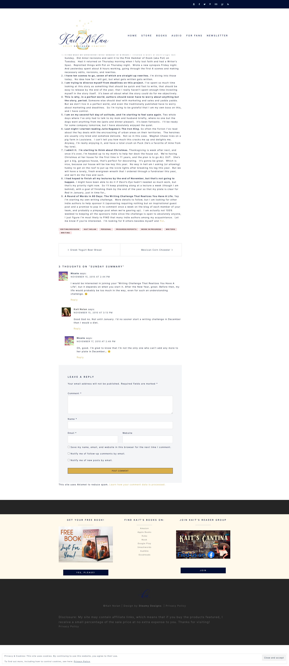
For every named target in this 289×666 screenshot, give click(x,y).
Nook (144, 539)
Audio (177, 35)
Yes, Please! (85, 572)
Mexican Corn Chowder (155, 250)
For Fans (194, 35)
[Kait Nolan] (84, 34)
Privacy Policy (176, 605)
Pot (162, 221)
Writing (65, 233)
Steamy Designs (151, 605)
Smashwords (144, 547)
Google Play (144, 543)
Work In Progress (151, 229)
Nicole (75, 273)
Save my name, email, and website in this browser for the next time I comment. (121, 447)
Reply (74, 299)
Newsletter (217, 35)
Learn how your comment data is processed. (137, 484)
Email (72, 433)
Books (161, 35)
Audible (144, 551)
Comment (75, 393)
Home (132, 35)
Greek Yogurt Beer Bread (86, 250)
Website (127, 433)
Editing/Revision (70, 229)
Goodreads (145, 555)
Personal (106, 229)
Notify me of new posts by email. (92, 460)
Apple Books (144, 532)
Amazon (144, 528)
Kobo (144, 536)
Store (146, 35)
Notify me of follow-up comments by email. (98, 453)
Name (72, 419)
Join (203, 570)
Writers (170, 229)
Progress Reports (126, 229)
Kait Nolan (90, 229)
